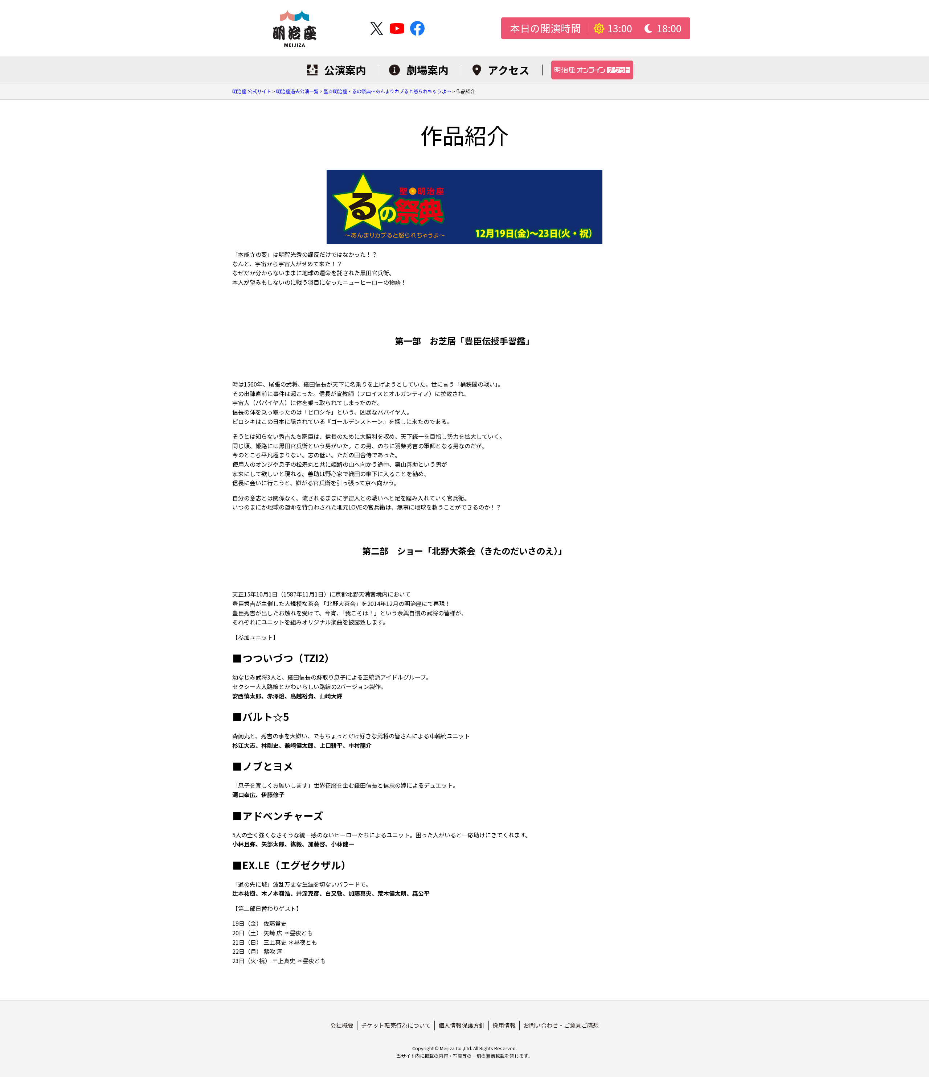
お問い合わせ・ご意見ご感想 (561, 1025)
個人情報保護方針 (461, 1025)
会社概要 (341, 1025)
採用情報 (504, 1025)
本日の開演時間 (545, 28)
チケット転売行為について (396, 1025)
